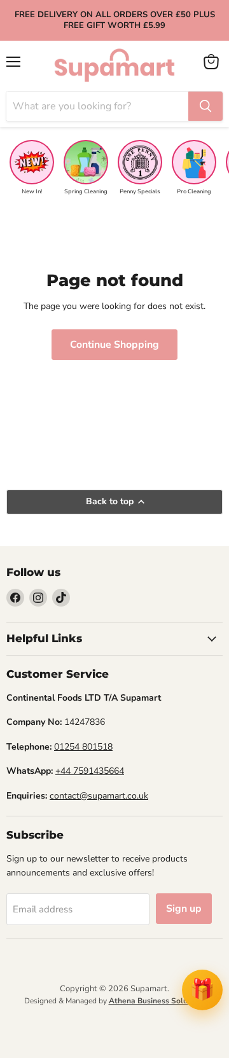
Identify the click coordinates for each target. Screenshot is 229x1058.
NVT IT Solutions (114, 1015)
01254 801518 (83, 747)
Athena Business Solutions (157, 1001)
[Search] (205, 106)
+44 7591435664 (89, 771)
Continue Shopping (114, 345)
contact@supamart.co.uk (99, 796)
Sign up (184, 909)
